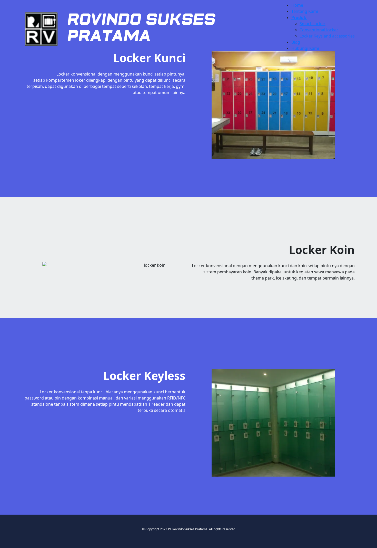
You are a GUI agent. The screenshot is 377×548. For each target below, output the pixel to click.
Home (297, 5)
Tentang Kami (304, 11)
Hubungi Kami (305, 48)
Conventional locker (319, 30)
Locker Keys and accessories (327, 36)
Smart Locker (312, 23)
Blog (295, 42)
